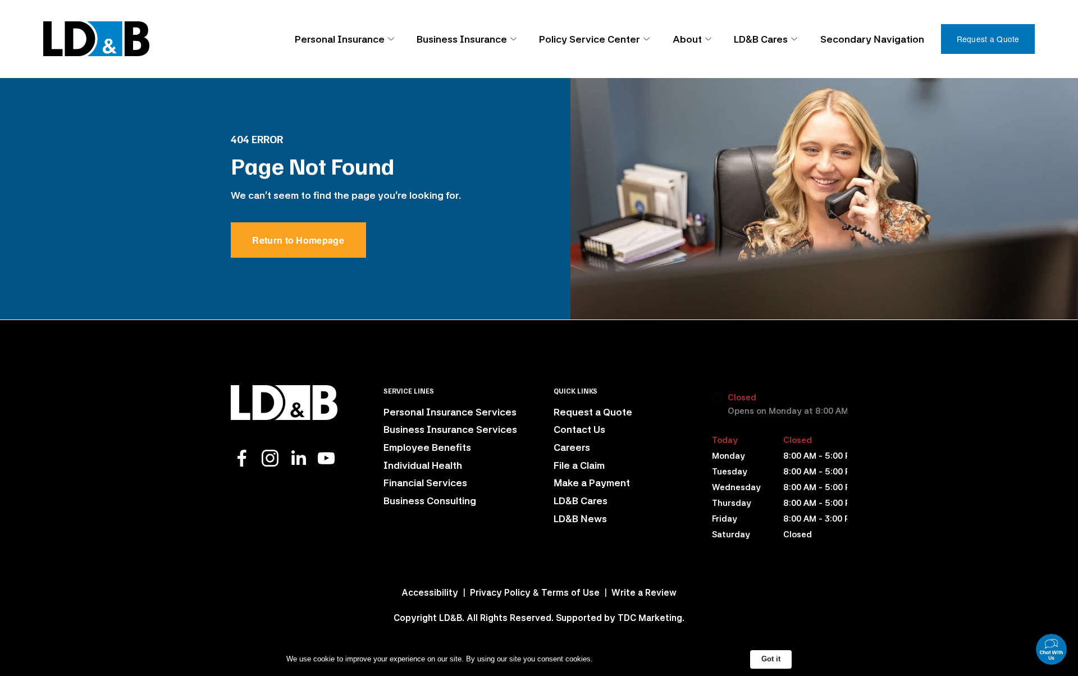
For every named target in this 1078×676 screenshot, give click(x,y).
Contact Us (579, 429)
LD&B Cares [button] (761, 39)
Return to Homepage (298, 240)
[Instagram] (270, 458)
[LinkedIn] (298, 458)
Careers (572, 447)
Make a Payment (592, 482)
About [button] (687, 39)
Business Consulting (429, 500)
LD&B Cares (580, 500)
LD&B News (580, 518)
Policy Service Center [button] (589, 39)
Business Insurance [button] (462, 39)
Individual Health (422, 465)
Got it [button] (770, 659)
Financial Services (425, 482)
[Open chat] (1051, 649)
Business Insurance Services (450, 429)
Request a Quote (988, 38)
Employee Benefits (427, 447)
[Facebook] (242, 458)
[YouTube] (326, 458)
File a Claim (579, 465)
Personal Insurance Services (450, 412)
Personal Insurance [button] (340, 39)
